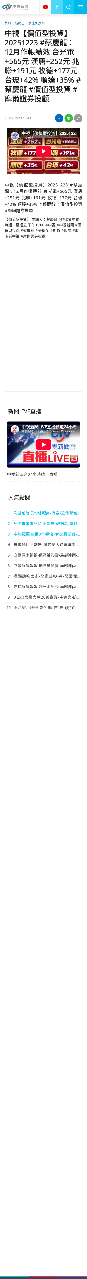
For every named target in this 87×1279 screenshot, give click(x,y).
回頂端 (76, 1145)
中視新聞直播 (45, 7)
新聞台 (20, 23)
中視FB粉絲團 (57, 7)
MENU (80, 7)
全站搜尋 (68, 7)
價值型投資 (36, 23)
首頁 (8, 23)
